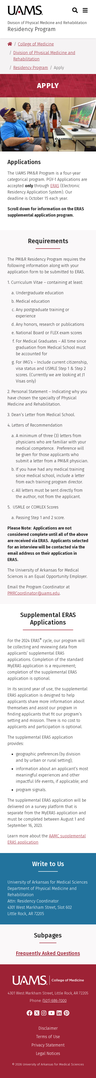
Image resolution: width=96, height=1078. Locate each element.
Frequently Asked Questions (48, 953)
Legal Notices (48, 1053)
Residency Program (31, 29)
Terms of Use (48, 1036)
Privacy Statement (48, 1045)
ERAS (54, 185)
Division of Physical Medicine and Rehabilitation (47, 23)
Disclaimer (48, 1028)
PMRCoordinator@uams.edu (33, 593)
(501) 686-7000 (54, 1000)
